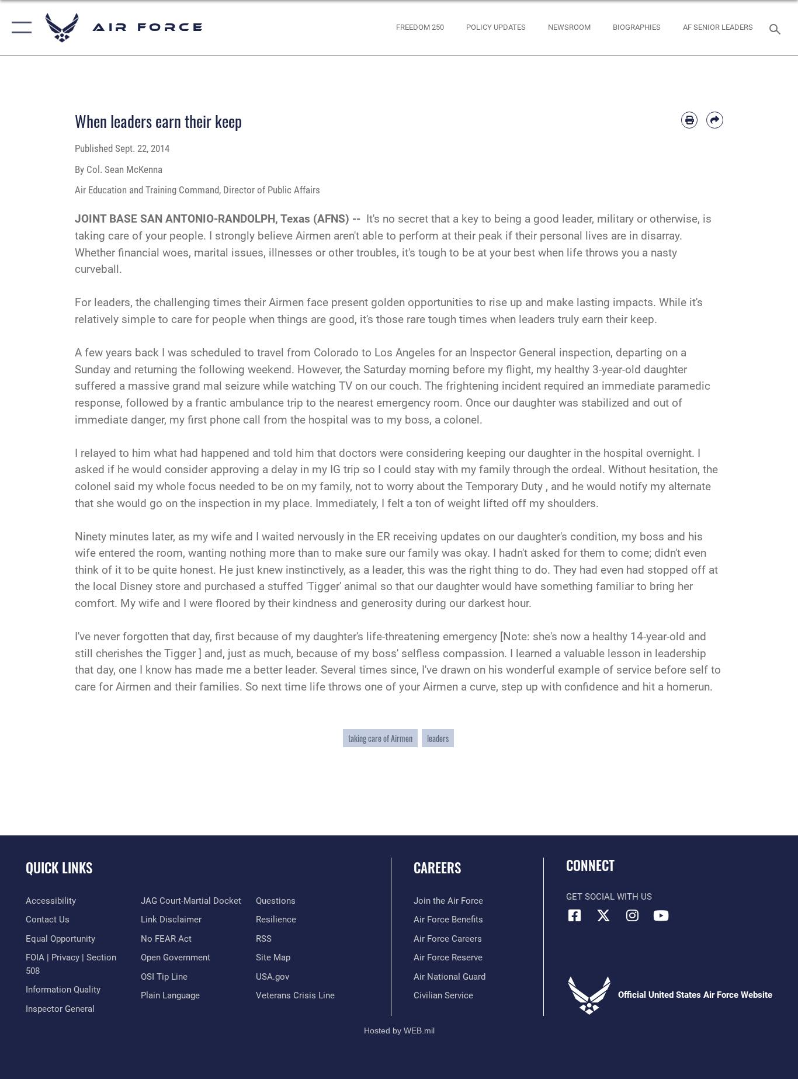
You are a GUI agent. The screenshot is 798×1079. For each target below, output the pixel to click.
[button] (19, 27)
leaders (438, 738)
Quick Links (59, 867)
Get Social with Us (609, 896)
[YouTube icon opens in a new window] (660, 915)
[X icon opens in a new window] (603, 915)
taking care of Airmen (380, 738)
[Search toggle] (777, 28)
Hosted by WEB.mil (399, 1030)
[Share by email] (714, 120)
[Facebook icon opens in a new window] (575, 915)
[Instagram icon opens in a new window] (632, 915)
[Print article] (689, 120)
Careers (437, 867)
